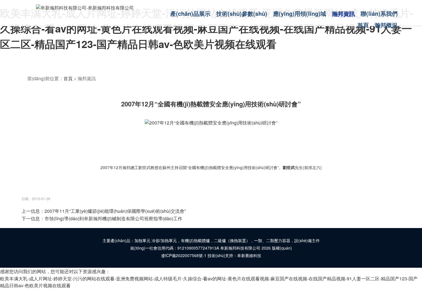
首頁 (68, 78)
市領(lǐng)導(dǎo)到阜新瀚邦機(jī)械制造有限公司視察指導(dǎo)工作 (113, 218)
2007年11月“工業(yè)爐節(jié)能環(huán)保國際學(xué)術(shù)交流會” (115, 211)
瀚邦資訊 (87, 78)
